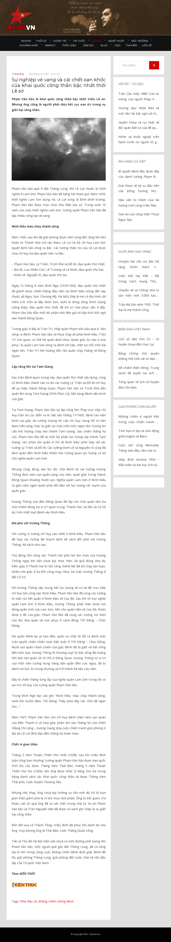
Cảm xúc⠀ (89, 45)
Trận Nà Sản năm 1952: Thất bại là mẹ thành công (138, 307)
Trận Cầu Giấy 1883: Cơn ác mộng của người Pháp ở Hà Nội (138, 97)
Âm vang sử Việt (132, 161)
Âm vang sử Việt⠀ (40, 74)
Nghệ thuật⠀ (117, 40)
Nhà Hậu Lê (28, 901)
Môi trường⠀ (140, 40)
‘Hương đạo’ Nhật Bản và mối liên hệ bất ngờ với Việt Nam (138, 111)
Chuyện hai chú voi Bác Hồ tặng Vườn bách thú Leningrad (138, 264)
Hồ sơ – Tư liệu (131, 84)
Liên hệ (146, 45)
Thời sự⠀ (42, 40)
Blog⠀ (105, 45)
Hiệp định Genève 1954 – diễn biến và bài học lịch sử (138, 462)
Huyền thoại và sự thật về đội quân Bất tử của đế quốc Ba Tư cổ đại (138, 125)
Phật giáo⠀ (70, 45)
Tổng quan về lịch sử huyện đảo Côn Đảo (138, 384)
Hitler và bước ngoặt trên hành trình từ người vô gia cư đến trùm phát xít (138, 140)
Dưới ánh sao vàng (134, 252)
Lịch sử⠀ (97, 40)
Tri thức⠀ (80, 40)
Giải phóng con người (137, 407)
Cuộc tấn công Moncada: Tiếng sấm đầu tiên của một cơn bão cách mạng (138, 448)
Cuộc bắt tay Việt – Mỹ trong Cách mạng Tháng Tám (138, 279)
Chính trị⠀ (60, 40)
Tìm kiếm (131, 45)
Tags (117, 45)
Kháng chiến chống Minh (56, 901)
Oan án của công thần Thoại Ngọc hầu (138, 216)
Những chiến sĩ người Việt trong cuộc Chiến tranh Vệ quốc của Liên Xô (138, 419)
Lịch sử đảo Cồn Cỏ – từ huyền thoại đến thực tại (138, 341)
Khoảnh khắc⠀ (30, 45)
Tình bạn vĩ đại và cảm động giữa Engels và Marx (138, 433)
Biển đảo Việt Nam (134, 329)
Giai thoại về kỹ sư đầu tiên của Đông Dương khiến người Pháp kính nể (138, 189)
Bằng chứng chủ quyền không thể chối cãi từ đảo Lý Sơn (138, 356)
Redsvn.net (95, 934)
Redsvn (26, 40)
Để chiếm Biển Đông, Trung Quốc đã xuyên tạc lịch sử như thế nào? (138, 371)
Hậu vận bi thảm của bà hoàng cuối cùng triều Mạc (138, 202)
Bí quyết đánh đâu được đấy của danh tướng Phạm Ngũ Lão (138, 174)
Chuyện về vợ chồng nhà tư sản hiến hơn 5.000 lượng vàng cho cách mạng (138, 293)
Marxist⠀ (51, 45)
